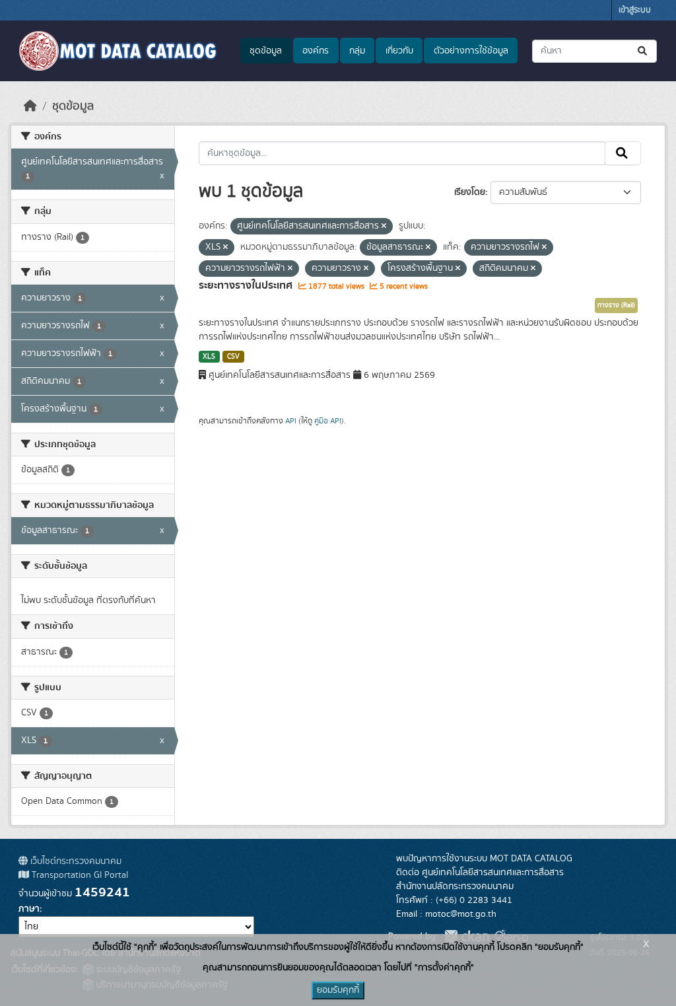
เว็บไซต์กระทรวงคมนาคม (74, 861)
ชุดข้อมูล (266, 50)
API (290, 421)
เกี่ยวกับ (399, 50)
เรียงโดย (469, 192)
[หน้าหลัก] (30, 106)
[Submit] (643, 51)
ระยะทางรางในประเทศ (247, 285)
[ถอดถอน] (384, 226)
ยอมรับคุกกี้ (338, 990)
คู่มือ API (327, 421)
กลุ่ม (357, 50)
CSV (233, 356)
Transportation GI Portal (78, 875)
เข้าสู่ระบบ (635, 10)
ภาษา (29, 909)
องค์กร (315, 50)
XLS (209, 356)
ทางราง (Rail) (616, 305)
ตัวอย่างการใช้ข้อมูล (471, 50)
